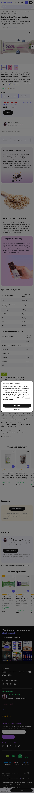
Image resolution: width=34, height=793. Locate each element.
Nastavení (17, 409)
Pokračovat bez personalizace (11, 383)
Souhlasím (17, 405)
